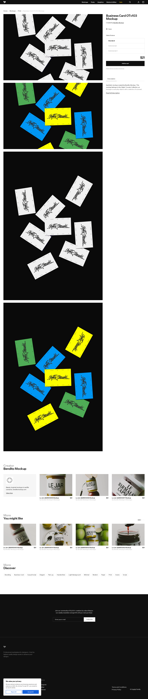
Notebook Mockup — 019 (48, 547)
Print (19, 11)
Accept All (31, 692)
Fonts (93, 2)
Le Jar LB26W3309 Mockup (49, 498)
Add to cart (125, 63)
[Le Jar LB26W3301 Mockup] (19, 535)
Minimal (86, 575)
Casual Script (31, 575)
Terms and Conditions (119, 687)
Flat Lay (50, 575)
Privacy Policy (116, 689)
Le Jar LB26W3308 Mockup (85, 498)
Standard (111, 41)
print (110, 575)
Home (5, 11)
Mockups (85, 2)
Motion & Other (111, 2)
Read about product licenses (115, 68)
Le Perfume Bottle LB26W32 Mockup (124, 547)
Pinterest (43, 689)
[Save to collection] (69, 478)
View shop (9, 493)
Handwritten (61, 575)
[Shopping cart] (143, 2)
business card (19, 575)
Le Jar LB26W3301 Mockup (12, 547)
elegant (42, 575)
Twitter (42, 687)
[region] (22, 687)
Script (125, 575)
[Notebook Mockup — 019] (56, 535)
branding (8, 575)
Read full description (113, 93)
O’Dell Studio (46, 549)
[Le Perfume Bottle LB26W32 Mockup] (128, 535)
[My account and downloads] (138, 2)
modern (95, 575)
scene (117, 575)
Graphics (101, 2)
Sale (120, 2)
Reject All (13, 692)
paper (103, 575)
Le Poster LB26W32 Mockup (85, 547)
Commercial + (113, 51)
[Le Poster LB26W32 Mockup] (92, 535)
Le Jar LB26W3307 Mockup (121, 498)
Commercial (112, 46)
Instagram (43, 684)
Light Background (75, 575)
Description (111, 79)
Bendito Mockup (118, 23)
